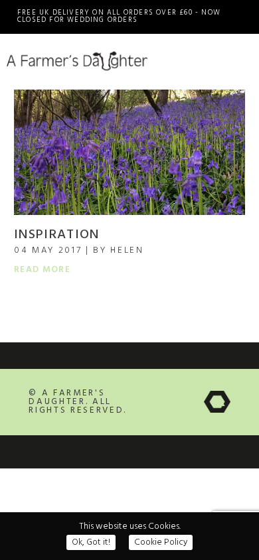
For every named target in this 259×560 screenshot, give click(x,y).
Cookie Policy (160, 542)
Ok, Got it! (91, 542)
